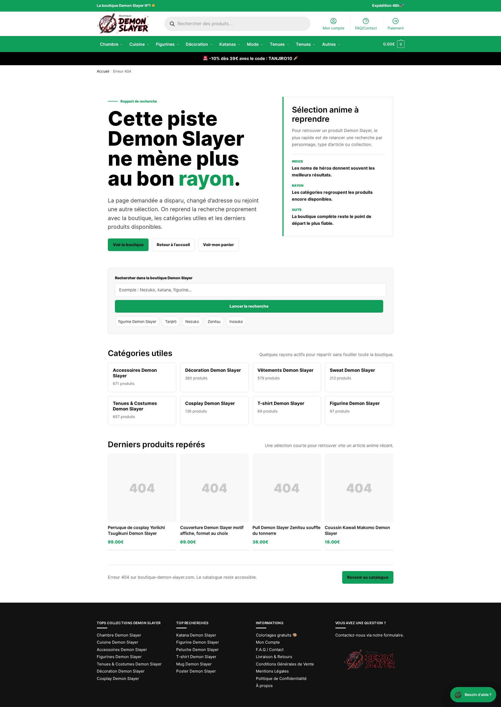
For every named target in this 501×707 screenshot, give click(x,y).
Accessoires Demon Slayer (122, 649)
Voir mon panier (218, 244)
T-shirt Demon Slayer (196, 656)
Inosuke (236, 321)
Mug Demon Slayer (194, 664)
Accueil (103, 71)
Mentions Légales (272, 671)
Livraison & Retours (274, 656)
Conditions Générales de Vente (285, 664)
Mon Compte (268, 642)
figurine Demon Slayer (137, 321)
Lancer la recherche (249, 306)
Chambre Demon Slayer (119, 635)
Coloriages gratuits (274, 635)
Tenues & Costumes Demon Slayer (129, 664)
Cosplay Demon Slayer (118, 678)
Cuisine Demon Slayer (117, 642)
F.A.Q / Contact (270, 649)
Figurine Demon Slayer (197, 642)
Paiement (396, 28)
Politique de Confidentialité (281, 678)
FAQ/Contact (366, 28)
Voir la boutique (128, 244)
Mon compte (333, 28)
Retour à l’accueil (173, 244)
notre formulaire (388, 635)
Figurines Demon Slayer (119, 656)
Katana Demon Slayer (196, 635)
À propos (264, 685)
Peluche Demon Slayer (197, 649)
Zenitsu (214, 321)
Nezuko (192, 321)
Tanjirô (170, 321)
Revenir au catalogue (367, 577)
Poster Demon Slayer (196, 671)
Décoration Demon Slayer (121, 671)
